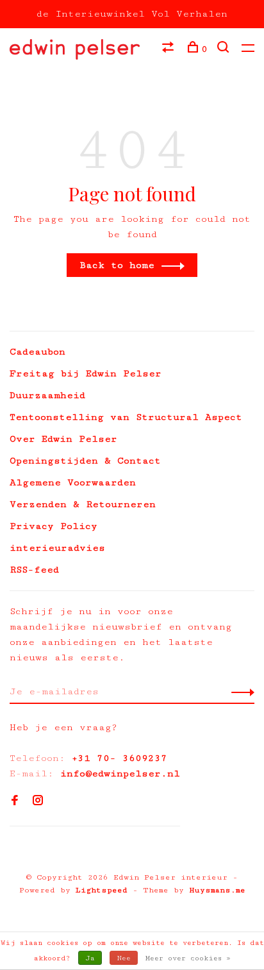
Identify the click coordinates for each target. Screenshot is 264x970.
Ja (90, 958)
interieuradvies (57, 547)
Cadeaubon (37, 351)
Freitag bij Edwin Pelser (85, 373)
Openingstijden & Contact (85, 460)
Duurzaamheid (47, 395)
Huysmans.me (217, 890)
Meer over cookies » (188, 958)
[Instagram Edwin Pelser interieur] (38, 801)
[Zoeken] (224, 49)
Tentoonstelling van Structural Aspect (126, 417)
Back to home (116, 265)
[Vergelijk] (169, 49)
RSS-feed (34, 569)
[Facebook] (15, 801)
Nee (124, 958)
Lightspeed (102, 890)
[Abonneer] (239, 692)
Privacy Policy (53, 526)
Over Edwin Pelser (63, 438)
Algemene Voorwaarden (73, 482)
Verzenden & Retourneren (83, 504)
